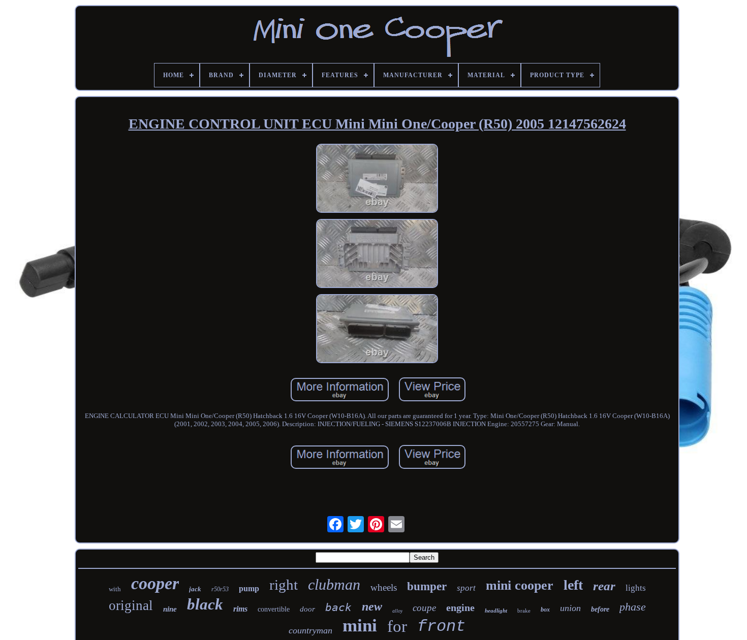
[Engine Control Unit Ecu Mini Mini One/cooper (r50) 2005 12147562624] (377, 179)
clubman (334, 584)
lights (636, 588)
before (600, 609)
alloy (397, 611)
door (307, 609)
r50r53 (220, 589)
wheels (383, 587)
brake (524, 610)
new (372, 606)
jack (195, 589)
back (338, 607)
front (441, 626)
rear (604, 586)
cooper (155, 583)
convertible (274, 609)
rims (240, 608)
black (205, 604)
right (283, 585)
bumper (427, 586)
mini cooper (519, 585)
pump (249, 588)
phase (632, 606)
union (570, 608)
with (115, 589)
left (573, 585)
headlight (496, 610)
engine (460, 607)
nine (170, 609)
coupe (424, 607)
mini (360, 625)
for (397, 626)
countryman (310, 630)
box (545, 609)
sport (466, 588)
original (131, 605)
